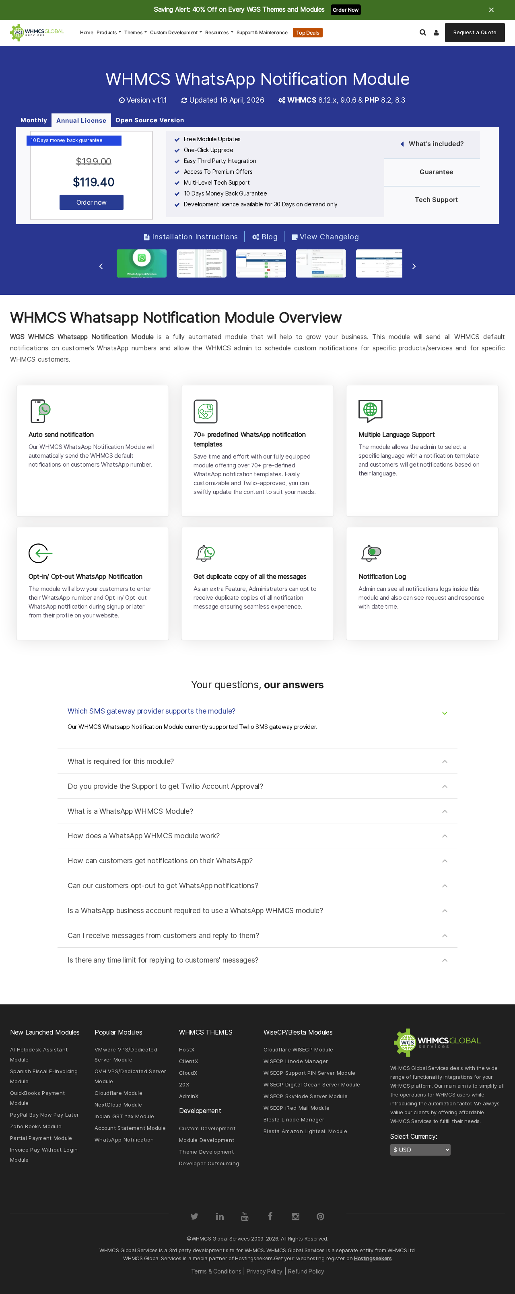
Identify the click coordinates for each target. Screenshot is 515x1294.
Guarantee (436, 172)
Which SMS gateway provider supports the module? (151, 711)
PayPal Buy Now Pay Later (44, 1114)
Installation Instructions (195, 236)
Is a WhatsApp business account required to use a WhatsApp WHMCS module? (195, 910)
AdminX (189, 1096)
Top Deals (307, 32)
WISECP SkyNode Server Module (306, 1096)
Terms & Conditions (216, 1271)
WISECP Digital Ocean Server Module (312, 1084)
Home (87, 32)
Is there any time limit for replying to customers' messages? (163, 960)
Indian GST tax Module (124, 1116)
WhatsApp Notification (124, 1139)
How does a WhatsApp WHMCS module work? (144, 835)
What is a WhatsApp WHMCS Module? (130, 811)
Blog (270, 236)
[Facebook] (270, 1216)
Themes (133, 32)
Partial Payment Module (41, 1138)
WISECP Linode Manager (296, 1061)
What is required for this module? (121, 761)
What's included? (436, 144)
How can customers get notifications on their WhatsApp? (160, 860)
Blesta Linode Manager (294, 1119)
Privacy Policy (264, 1271)
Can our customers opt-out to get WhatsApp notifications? (163, 885)
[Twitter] (194, 1216)
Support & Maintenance (262, 32)
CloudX (188, 1073)
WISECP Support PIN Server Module (310, 1073)
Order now (91, 202)
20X (184, 1084)
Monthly (34, 120)
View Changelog (329, 236)
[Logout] (437, 32)
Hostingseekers (373, 1258)
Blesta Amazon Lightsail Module (305, 1131)
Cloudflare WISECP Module (298, 1049)
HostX (187, 1049)
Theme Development (206, 1151)
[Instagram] (295, 1216)
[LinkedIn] (219, 1216)
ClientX (188, 1061)
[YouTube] (245, 1216)
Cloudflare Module (118, 1093)
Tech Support (436, 199)
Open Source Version (149, 120)
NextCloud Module (118, 1104)
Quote (474, 32)
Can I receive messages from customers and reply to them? (163, 935)
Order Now (346, 9)
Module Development (206, 1140)
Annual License (81, 120)
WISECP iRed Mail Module (297, 1108)
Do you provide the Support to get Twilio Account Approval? (165, 786)
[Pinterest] (320, 1216)
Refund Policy (306, 1271)
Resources (217, 32)
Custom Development (174, 32)
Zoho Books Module (36, 1126)
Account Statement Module (130, 1128)
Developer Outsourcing (209, 1163)
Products (107, 32)
